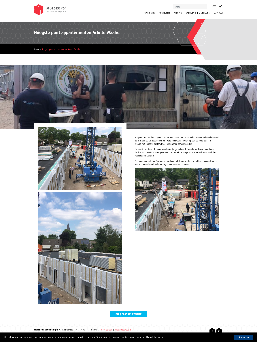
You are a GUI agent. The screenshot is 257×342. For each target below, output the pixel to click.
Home (36, 49)
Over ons (149, 12)
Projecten (164, 12)
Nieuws (178, 12)
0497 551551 (106, 329)
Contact (218, 12)
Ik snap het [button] (244, 337)
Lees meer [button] (159, 337)
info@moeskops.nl (123, 329)
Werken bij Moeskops (198, 12)
